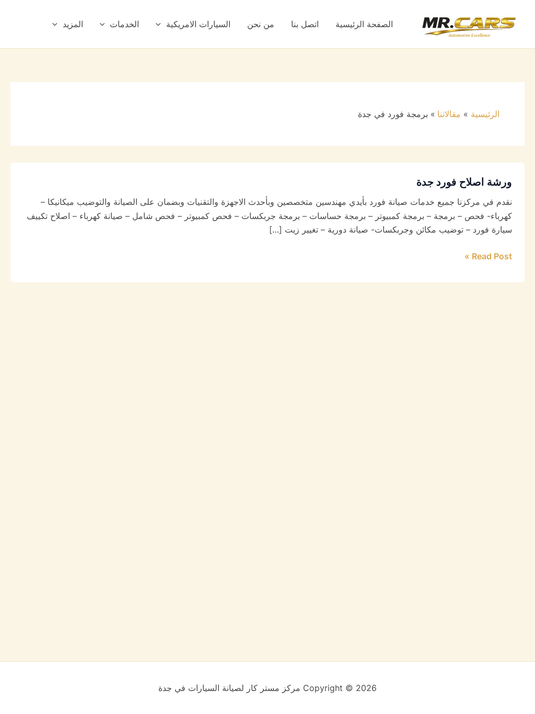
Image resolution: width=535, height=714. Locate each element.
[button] (161, 24)
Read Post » (488, 255)
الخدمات (124, 24)
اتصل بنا (305, 24)
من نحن (260, 24)
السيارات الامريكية (198, 24)
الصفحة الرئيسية (364, 24)
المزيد (73, 24)
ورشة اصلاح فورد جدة (464, 182)
